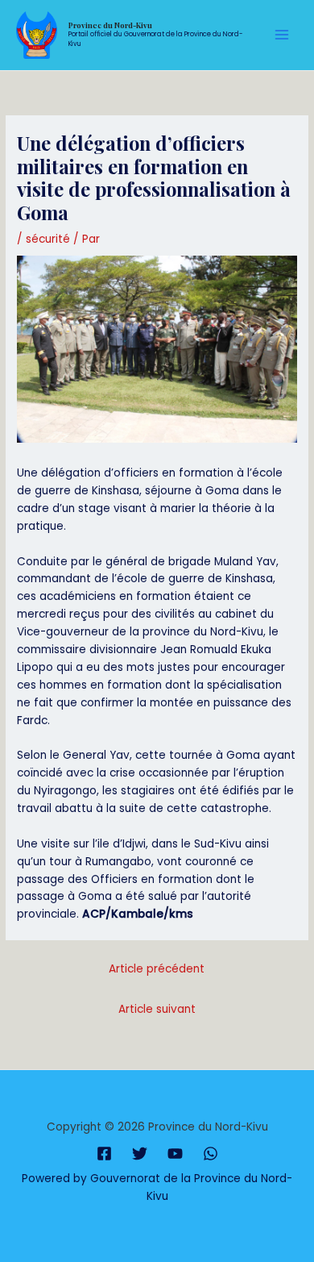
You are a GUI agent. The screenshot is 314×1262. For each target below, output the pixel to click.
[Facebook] (104, 1153)
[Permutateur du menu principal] (282, 35)
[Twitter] (139, 1153)
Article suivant (157, 1009)
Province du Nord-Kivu (110, 25)
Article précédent (157, 969)
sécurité (48, 239)
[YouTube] (175, 1153)
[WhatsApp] (210, 1153)
